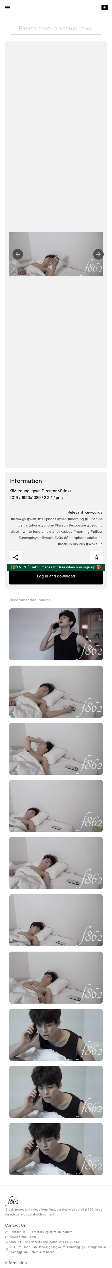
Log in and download (56, 576)
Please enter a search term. (56, 28)
